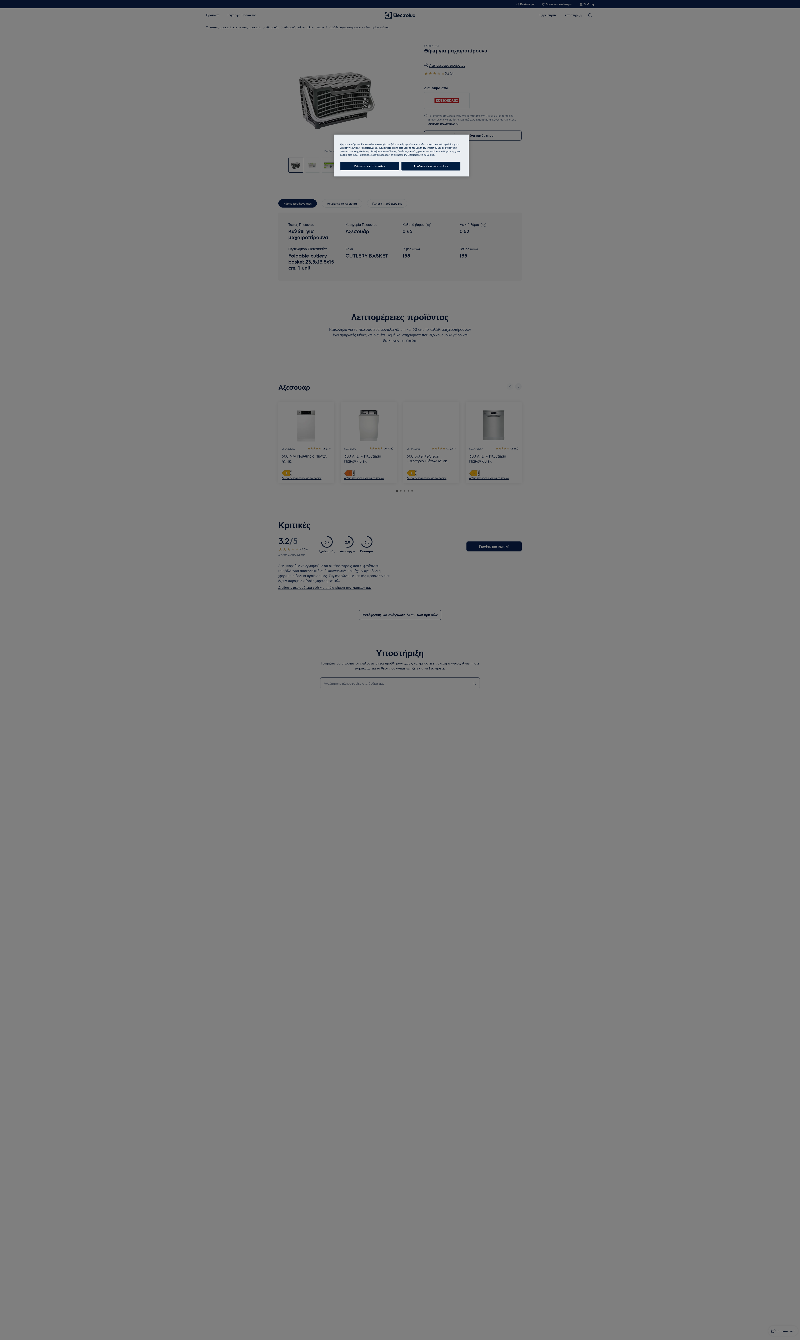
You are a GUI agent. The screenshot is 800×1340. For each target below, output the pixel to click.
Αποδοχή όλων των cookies (431, 166)
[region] (401, 155)
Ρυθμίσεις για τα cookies (369, 166)
